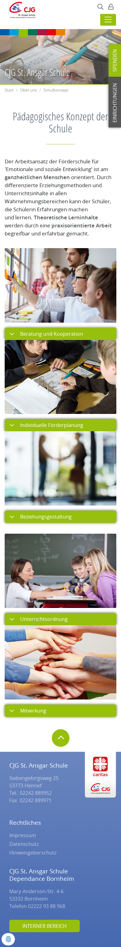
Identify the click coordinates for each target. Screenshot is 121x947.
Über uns (28, 90)
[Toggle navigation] (108, 20)
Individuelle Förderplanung (51, 425)
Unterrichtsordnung (43, 619)
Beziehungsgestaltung (45, 516)
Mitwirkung (32, 710)
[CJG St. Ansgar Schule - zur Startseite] (20, 12)
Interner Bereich (44, 926)
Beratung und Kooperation (51, 333)
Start (9, 90)
